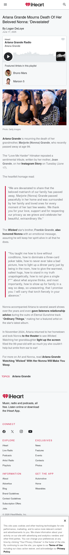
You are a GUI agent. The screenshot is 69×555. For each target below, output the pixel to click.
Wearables (40, 488)
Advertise (7, 483)
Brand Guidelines (11, 493)
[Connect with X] (12, 431)
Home (38, 483)
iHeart (5, 445)
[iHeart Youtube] (30, 431)
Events (38, 455)
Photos (38, 465)
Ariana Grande (12, 138)
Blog (5, 488)
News (38, 445)
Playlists (7, 465)
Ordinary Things (14, 319)
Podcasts (7, 455)
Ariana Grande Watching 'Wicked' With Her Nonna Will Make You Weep (34, 361)
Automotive (40, 478)
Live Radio (8, 450)
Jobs (5, 508)
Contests (39, 460)
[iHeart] (34, 4)
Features (39, 450)
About (5, 478)
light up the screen (48, 340)
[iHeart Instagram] (21, 431)
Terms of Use (56, 545)
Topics (6, 376)
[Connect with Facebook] (4, 431)
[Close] (65, 520)
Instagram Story (31, 163)
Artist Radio (8, 460)
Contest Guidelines (12, 498)
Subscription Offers (12, 503)
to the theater (30, 336)
